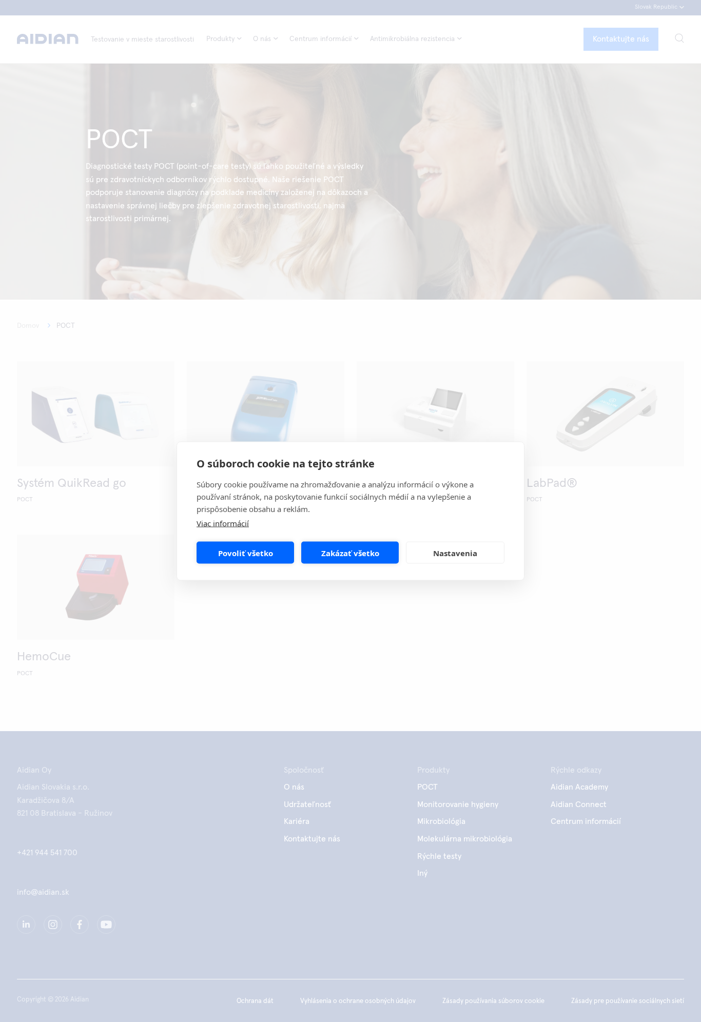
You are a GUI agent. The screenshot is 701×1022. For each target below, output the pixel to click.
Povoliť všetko (245, 552)
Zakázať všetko (350, 552)
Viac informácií (223, 523)
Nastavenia (455, 552)
